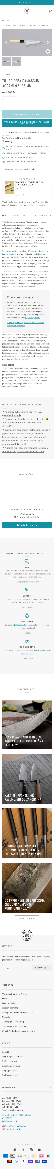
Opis (4, 216)
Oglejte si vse (27, 918)
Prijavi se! (41, 968)
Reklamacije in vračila (11, 1066)
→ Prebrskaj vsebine (27, 607)
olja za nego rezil (32, 317)
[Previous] (6, 42)
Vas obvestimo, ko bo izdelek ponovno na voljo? (27, 123)
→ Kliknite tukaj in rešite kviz (27, 581)
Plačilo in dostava (9, 1061)
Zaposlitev (6, 1017)
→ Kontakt (27, 633)
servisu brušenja (12, 415)
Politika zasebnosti (10, 1075)
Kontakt (5, 1052)
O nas (4, 998)
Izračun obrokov (9, 138)
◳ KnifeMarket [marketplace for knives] (18, 1031)
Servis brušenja (8, 1003)
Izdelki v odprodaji (10, 1007)
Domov (6, 21)
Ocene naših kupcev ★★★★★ (15, 994)
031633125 (42, 625)
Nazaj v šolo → (27, 2)
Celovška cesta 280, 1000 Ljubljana (16, 1115)
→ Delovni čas (27, 658)
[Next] (47, 42)
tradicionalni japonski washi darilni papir (23, 451)
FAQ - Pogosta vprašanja (12, 1056)
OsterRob (25, 1144)
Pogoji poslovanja (10, 1070)
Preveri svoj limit (25, 138)
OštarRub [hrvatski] (13, 1129)
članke (44, 599)
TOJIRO (6, 74)
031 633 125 (7, 1118)
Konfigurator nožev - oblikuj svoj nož (17, 1012)
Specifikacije (21, 216)
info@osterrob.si (20, 625)
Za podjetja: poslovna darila (14, 1026)
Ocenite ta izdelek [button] (27, 525)
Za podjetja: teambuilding (13, 1021)
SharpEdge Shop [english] (15, 1126)
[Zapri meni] (6, 11)
